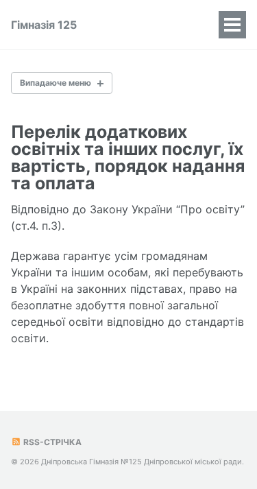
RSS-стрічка (51, 442)
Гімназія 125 (44, 25)
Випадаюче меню (55, 82)
